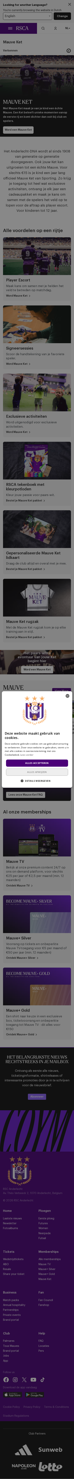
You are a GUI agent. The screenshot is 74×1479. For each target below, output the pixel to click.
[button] (37, 781)
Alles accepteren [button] (37, 763)
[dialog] (37, 739)
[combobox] (67, 696)
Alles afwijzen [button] (37, 772)
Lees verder (26, 754)
